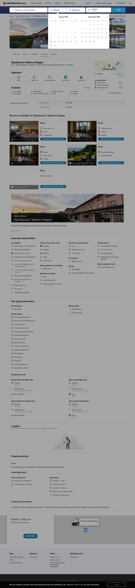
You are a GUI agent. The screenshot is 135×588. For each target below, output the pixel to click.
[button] (57, 10)
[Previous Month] (50, 17)
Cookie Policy (78, 584)
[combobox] (30, 10)
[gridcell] (75, 24)
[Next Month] (107, 17)
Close (116, 584)
